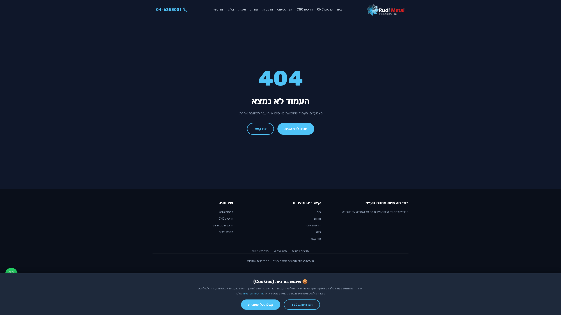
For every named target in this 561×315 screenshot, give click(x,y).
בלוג (231, 9)
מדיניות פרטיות (300, 251)
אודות (254, 9)
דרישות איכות (313, 225)
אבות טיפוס (284, 9)
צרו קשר (260, 129)
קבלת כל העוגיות (260, 305)
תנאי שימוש (280, 251)
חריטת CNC (305, 9)
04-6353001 (168, 9)
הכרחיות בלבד (301, 305)
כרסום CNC (324, 9)
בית (339, 9)
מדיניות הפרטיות (253, 293)
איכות (242, 9)
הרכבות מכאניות (223, 225)
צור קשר (218, 9)
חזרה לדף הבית (295, 129)
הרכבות (268, 9)
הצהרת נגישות (260, 251)
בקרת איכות (226, 232)
